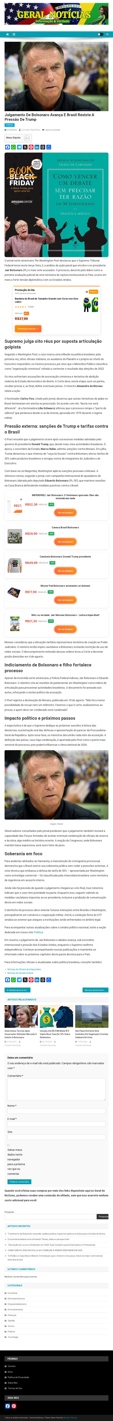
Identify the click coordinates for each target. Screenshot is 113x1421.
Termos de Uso (15, 1388)
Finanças (12, 1315)
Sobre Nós (13, 1383)
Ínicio (10, 1372)
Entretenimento (15, 1309)
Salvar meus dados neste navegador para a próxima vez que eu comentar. (16, 1161)
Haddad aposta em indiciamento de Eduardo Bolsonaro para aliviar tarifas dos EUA (20, 990)
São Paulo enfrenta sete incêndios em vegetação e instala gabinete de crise (91, 1034)
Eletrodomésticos (16, 1298)
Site (10, 1131)
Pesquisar (9, 1212)
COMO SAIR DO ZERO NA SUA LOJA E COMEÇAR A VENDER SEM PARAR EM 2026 (45, 1250)
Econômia (12, 1293)
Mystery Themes (70, 1418)
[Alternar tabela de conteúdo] (25, 138)
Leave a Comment (52, 130)
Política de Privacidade (18, 1377)
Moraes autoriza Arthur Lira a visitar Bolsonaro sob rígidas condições (97, 990)
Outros (11, 1326)
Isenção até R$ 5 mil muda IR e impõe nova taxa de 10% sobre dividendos (55, 1034)
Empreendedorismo (17, 1304)
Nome (12, 1105)
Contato (12, 1366)
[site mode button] (100, 34)
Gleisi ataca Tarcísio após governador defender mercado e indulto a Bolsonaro (21, 1034)
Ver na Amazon (65, 512)
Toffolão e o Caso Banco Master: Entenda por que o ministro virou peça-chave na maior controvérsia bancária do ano (55, 1258)
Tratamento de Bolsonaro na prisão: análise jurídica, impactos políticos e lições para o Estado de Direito (56, 1234)
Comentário (15, 1075)
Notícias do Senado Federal (20, 973)
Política (9, 125)
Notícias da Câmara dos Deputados (24, 969)
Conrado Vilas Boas (30, 130)
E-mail (12, 1118)
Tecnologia (13, 1337)
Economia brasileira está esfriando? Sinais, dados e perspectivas (38, 1239)
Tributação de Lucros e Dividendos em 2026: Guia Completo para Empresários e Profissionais (51, 1245)
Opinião (11, 1320)
